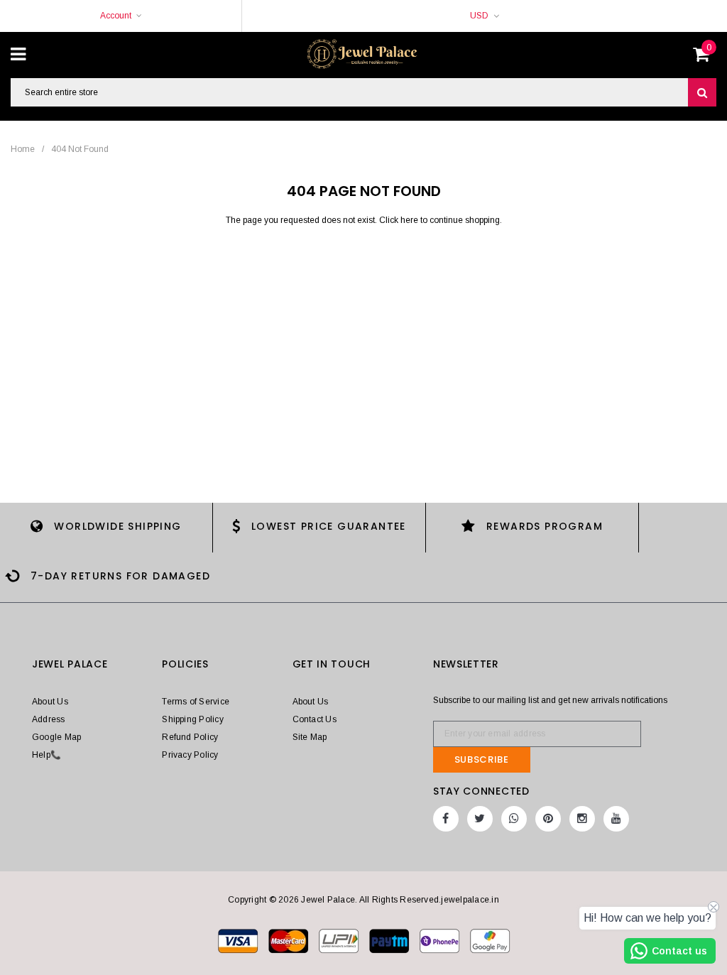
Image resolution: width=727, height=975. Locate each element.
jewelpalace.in (469, 900)
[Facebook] (446, 819)
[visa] (239, 940)
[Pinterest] (548, 819)
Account (115, 16)
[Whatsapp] (514, 819)
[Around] (489, 940)
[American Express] (440, 940)
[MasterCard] (339, 940)
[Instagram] (582, 819)
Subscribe (481, 759)
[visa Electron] (289, 940)
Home (23, 149)
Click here (399, 220)
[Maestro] (390, 940)
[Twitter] (480, 819)
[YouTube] (616, 819)
